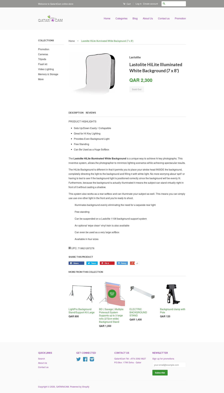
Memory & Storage (48, 74)
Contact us (164, 18)
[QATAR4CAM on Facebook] (85, 360)
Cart (128, 3)
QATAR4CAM (62, 386)
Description (76, 112)
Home (107, 18)
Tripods (42, 59)
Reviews (91, 112)
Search (41, 358)
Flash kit (42, 64)
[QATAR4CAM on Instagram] (92, 360)
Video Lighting (46, 69)
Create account (150, 3)
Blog (135, 18)
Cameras (43, 54)
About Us (148, 18)
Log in (139, 3)
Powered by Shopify (79, 386)
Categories (121, 18)
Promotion (180, 18)
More (41, 79)
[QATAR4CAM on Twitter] (78, 360)
